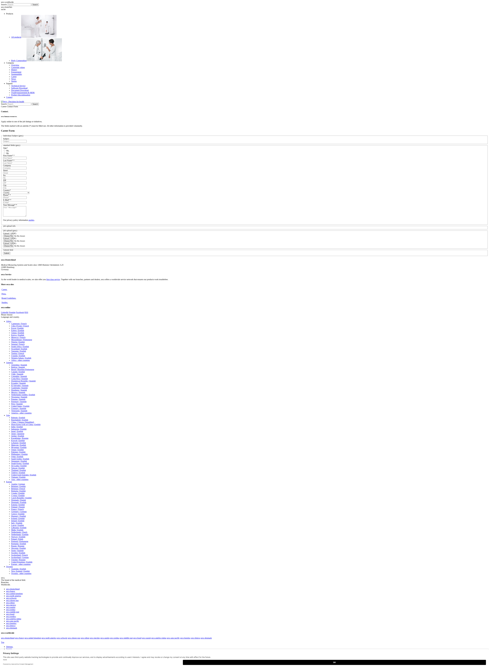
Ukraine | (18, 560)
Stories (14, 81)
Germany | (19, 511)
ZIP (4, 180)
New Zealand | (20, 571)
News (13, 79)
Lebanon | (18, 443)
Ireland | (17, 521)
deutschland (13, 589)
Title (5, 148)
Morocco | (18, 337)
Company (7, 165)
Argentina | (19, 365)
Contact (9, 97)
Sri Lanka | (19, 466)
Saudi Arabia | (20, 459)
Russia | (17, 546)
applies (31, 220)
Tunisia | (17, 353)
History (14, 70)
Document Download (20, 90)
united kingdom (14, 593)
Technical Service (18, 86)
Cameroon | (19, 324)
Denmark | (18, 500)
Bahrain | (18, 418)
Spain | (17, 550)
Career (14, 77)
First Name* (9, 155)
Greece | (17, 514)
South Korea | (20, 463)
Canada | (18, 372)
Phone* (7, 195)
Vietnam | (18, 477)
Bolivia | (18, 367)
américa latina (13, 619)
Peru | (17, 404)
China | (22, 422)
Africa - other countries (20, 360)
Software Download (19, 88)
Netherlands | (19, 532)
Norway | (18, 537)
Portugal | (19, 541)
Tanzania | (18, 351)
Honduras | (19, 390)
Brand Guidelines (9, 298)
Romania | (18, 544)
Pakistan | (18, 452)
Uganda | (18, 356)
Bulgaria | (18, 491)
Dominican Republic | (23, 381)
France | (17, 509)
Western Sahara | (21, 358)
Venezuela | (19, 411)
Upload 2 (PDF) (9, 238)
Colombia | (19, 376)
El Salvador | (19, 385)
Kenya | (17, 335)
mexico (11, 605)
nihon (10, 603)
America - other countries (21, 413)
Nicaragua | (19, 397)
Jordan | (17, 436)
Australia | (18, 569)
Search (35, 5)
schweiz (11, 598)
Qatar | (17, 456)
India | (17, 427)
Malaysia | (18, 445)
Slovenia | (18, 548)
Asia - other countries (19, 479)
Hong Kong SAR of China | (25, 424)
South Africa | (20, 346)
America (9, 363)
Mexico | (18, 392)
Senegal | (18, 344)
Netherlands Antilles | (23, 395)
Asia (8, 415)
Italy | (16, 523)
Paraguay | (18, 401)
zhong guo (12, 600)
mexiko (95, 638)
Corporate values (18, 67)
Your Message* (10, 205)
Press (4, 294)
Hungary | (18, 516)
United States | (20, 406)
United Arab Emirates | (23, 475)
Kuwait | (18, 440)
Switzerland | (19, 555)
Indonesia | (18, 429)
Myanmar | (18, 447)
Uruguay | (18, 408)
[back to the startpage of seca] (12, 101)
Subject (6, 139)
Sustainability (16, 74)
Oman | (17, 450)
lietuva (10, 626)
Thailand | (18, 470)
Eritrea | (17, 330)
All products (16, 37)
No (4, 175)
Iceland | (18, 518)
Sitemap (9, 647)
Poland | (17, 539)
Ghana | (17, 333)
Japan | (17, 434)
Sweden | (18, 553)
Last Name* (8, 160)
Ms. (7, 151)
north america (13, 596)
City (4, 185)
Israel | (17, 431)
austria (10, 607)
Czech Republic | (21, 498)
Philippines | (19, 454)
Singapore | (19, 461)
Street (5, 170)
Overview (15, 65)
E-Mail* (7, 200)
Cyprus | (18, 495)
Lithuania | (18, 528)
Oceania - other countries (21, 573)
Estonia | (18, 505)
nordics (11, 616)
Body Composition (18, 60)
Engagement (16, 72)
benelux (11, 623)
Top (2, 642)
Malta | (17, 530)
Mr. (7, 153)
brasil (10, 614)
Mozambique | (21, 340)
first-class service (53, 279)
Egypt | (17, 328)
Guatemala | (19, 388)
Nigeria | (18, 342)
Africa (8, 321)
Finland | (18, 507)
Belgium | (18, 486)
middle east (12, 612)
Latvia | (17, 525)
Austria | (18, 484)
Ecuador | (18, 383)
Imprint (9, 649)
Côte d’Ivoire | (20, 326)
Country (7, 190)
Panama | (18, 399)
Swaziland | (19, 349)
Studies (5, 302)
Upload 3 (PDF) (9, 243)
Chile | (17, 374)
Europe (9, 482)
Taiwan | (18, 468)
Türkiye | (18, 473)
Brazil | (22, 369)
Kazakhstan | (19, 438)
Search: (4, 4)
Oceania (9, 566)
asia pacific (12, 621)
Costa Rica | (19, 379)
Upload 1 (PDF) (9, 233)
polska (10, 610)
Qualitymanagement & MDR (23, 93)
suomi (146, 638)
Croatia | (18, 493)
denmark (11, 628)
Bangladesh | (19, 420)
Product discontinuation (20, 95)
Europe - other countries (21, 564)
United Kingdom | (21, 562)
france (10, 591)
